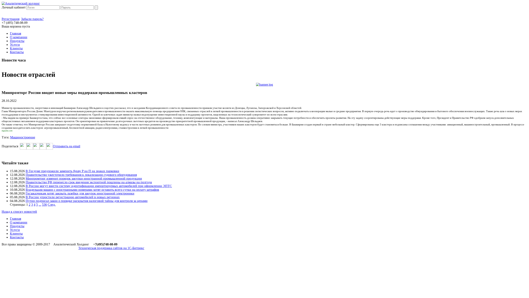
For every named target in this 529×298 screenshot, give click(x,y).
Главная (15, 33)
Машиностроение (22, 137)
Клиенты (16, 48)
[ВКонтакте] (36, 148)
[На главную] (21, 3)
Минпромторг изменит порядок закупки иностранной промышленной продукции (84, 178)
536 (44, 204)
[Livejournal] (49, 148)
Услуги (15, 44)
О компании (18, 37)
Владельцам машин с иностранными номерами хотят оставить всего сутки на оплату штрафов (92, 189)
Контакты (17, 52)
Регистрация (10, 19)
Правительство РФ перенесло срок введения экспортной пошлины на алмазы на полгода (89, 182)
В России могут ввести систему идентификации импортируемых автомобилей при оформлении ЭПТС (99, 186)
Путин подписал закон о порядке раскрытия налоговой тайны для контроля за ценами (87, 201)
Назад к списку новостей (19, 211)
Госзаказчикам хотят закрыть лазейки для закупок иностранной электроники (80, 193)
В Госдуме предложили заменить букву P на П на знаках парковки (72, 171)
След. (52, 204)
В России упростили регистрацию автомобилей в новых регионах (73, 197)
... (40, 204)
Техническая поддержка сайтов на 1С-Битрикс (111, 248)
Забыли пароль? (32, 19)
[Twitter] (29, 148)
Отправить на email (66, 146)
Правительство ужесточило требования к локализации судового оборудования (81, 175)
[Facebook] (23, 148)
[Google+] (43, 148)
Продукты (17, 41)
